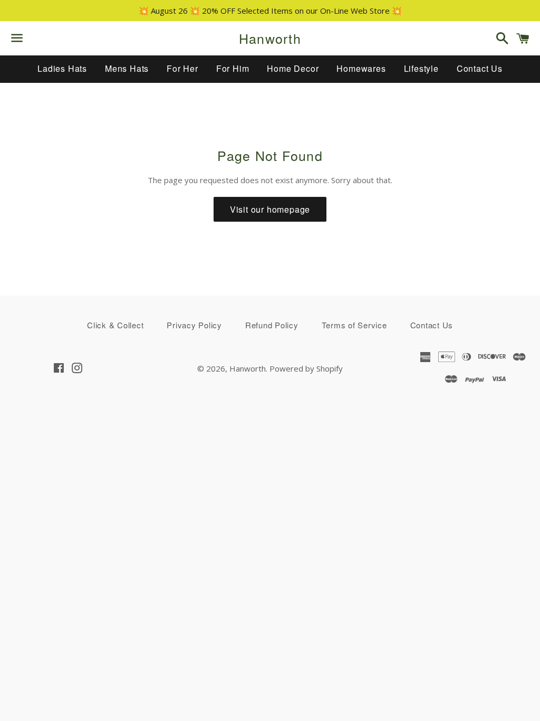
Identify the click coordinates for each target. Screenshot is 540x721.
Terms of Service (354, 324)
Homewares (360, 68)
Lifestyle (421, 68)
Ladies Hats (62, 68)
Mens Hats (127, 68)
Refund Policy (271, 324)
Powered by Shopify (306, 368)
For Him (232, 68)
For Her (182, 68)
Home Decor (293, 68)
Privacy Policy (194, 324)
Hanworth (270, 38)
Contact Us (480, 68)
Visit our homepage (270, 209)
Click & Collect (115, 324)
